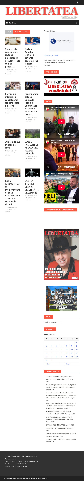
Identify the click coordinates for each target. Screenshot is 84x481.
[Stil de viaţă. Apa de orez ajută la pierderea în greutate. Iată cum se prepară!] (12, 41)
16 (46, 353)
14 (72, 349)
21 (72, 353)
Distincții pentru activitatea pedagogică (60, 439)
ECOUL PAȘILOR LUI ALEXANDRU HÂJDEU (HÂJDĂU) (31, 148)
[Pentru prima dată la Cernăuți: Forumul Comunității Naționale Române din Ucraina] (32, 86)
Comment (8, 74)
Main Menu (12, 23)
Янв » (68, 364)
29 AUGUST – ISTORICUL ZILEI (56, 428)
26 (61, 357)
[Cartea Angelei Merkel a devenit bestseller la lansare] (32, 41)
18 (56, 353)
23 (46, 357)
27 (67, 357)
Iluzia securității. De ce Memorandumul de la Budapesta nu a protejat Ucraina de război (12, 193)
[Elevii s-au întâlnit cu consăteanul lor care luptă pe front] (12, 86)
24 (51, 357)
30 (46, 360)
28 (72, 357)
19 (61, 353)
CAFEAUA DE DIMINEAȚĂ (54, 425)
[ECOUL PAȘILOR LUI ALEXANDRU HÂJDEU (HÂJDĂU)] (32, 134)
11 (56, 349)
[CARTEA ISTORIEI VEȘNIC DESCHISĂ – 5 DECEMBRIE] (32, 173)
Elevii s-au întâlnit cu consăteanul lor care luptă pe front (12, 100)
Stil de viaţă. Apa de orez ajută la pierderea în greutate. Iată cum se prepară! (12, 58)
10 (51, 349)
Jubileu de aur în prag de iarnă (12, 145)
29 (77, 357)
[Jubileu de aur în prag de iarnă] (12, 134)
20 (67, 353)
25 (56, 357)
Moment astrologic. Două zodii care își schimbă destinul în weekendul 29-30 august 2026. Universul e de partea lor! (61, 395)
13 (67, 349)
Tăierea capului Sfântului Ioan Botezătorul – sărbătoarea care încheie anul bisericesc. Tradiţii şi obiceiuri (61, 405)
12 (61, 349)
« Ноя (47, 364)
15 (77, 349)
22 (77, 353)
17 (51, 353)
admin (10, 72)
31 (51, 360)
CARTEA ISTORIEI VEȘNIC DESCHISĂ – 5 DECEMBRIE (32, 187)
